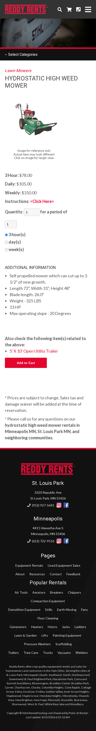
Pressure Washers (37, 644)
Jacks (66, 627)
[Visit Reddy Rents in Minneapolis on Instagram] (59, 541)
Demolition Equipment (24, 610)
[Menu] (88, 9)
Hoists (52, 627)
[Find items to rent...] (60, 9)
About (20, 574)
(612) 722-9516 (42, 541)
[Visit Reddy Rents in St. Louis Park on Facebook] (66, 505)
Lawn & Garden (25, 635)
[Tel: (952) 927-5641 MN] (78, 9)
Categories (22, 54)
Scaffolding (63, 644)
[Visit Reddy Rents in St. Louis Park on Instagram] (59, 505)
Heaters (37, 627)
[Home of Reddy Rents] (48, 474)
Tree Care (31, 653)
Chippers (74, 592)
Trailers (13, 653)
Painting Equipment (67, 635)
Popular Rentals (48, 582)
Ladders (80, 627)
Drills (48, 610)
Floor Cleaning (48, 618)
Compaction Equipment (48, 601)
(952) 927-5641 (42, 505)
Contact (56, 574)
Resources (37, 574)
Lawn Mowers (18, 70)
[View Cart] (69, 9)
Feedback (73, 574)
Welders (81, 653)
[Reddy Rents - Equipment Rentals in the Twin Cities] (26, 12)
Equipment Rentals (29, 565)
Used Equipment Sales (64, 565)
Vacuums (64, 653)
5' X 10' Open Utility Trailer (34, 351)
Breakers (56, 592)
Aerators (38, 592)
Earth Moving (66, 610)
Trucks (48, 653)
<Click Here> (42, 201)
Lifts (44, 635)
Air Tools (21, 592)
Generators (18, 627)
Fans (84, 610)
